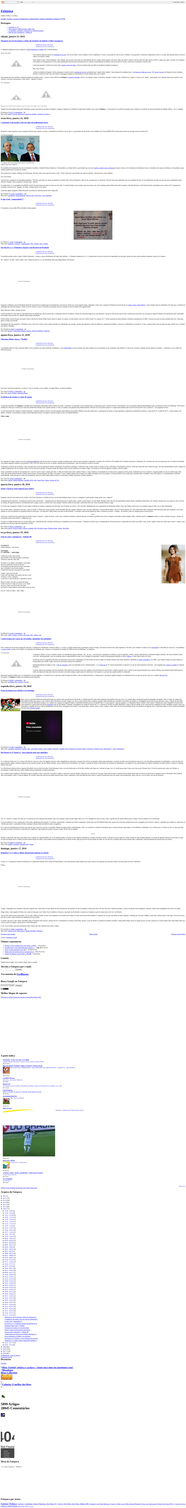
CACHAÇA (16, 19)
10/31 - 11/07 (9, 1228)
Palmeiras (49, 195)
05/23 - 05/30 (9, 1277)
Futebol (28, 331)
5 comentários (18, 842)
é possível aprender (74, 77)
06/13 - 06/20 (9, 1270)
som (40, 635)
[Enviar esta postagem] (24, 112)
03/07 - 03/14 (9, 1300)
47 (73, 701)
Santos (47, 480)
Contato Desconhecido (10, 1174)
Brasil (101, 1504)
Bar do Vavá (163, 675)
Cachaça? (17, 244)
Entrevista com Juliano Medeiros (13, 1080)
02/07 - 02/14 (9, 1309)
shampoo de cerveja (60, 55)
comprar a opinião (171, 665)
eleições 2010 (30, 195)
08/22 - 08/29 (9, 1249)
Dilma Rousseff (20, 195)
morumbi (55, 749)
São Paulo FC (107, 749)
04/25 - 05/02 (9, 1285)
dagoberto (18, 749)
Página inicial (93, 934)
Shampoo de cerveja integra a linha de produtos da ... (21, 1317)
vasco (123, 1504)
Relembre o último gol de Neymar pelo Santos (70, 1110)
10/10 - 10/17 (9, 1234)
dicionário (155, 647)
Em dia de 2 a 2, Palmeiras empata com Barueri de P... (21, 1323)
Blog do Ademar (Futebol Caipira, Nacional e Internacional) (22, 1066)
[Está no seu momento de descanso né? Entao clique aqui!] (19, 1188)
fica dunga (31, 1506)
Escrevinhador (7, 1179)
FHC (171, 1504)
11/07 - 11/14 (9, 1226)
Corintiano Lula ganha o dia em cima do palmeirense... (21, 1319)
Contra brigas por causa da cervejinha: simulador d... (21, 1334)
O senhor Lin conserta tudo (18, 1162)
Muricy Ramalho (30, 931)
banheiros (11, 244)
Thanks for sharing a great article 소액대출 (18, 954)
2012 (4, 1204)
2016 (4, 1196)
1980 (9, 635)
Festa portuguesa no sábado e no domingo (17, 690)
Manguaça (21, 114)
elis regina (26, 635)
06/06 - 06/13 (9, 1272)
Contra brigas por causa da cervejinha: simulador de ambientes (26, 639)
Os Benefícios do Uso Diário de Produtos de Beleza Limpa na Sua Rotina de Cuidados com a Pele (32, 1086)
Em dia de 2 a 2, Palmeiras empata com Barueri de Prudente (25, 248)
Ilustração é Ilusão (9, 1160)
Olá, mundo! (6, 1180)
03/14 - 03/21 (9, 1298)
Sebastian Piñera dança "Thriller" (14, 339)
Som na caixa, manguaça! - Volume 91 (20, 32)
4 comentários (18, 112)
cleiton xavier (12, 931)
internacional (153, 1504)
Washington (120, 749)
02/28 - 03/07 (9, 1302)
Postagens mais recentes (8, 934)
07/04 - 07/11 (9, 1264)
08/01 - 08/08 (9, 1255)
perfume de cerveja (80, 72)
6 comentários (18, 747)
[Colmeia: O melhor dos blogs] (16, 1384)
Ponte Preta (40, 480)
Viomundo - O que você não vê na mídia (16, 1060)
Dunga (143, 1504)
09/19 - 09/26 (9, 1241)
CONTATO (42, 19)
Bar (16, 682)
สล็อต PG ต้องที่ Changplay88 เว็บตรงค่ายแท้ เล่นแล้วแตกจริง (22, 1092)
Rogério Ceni (98, 749)
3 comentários (19, 329)
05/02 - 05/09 (9, 1283)
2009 (4, 1347)
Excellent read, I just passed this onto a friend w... (20, 948)
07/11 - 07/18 (9, 1262)
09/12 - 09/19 (9, 1243)
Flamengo (93, 1504)
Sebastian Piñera (23, 393)
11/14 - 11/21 (9, 1224)
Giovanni (16, 844)
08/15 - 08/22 (9, 1251)
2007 (4, 1351)
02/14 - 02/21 (9, 1306)
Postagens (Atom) (11, 937)
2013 (4, 1202)
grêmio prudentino (37, 331)
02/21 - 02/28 (9, 1304)
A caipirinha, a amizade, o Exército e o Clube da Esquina (26, 30)
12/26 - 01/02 (9, 1211)
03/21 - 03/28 (9, 1296)
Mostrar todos (182, 1186)
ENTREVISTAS (24, 19)
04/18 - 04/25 (9, 1287)
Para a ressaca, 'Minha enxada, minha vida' (22, 29)
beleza (10, 114)
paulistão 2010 (28, 480)
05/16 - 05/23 (9, 1279)
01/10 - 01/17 (9, 1343)
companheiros (25, 244)
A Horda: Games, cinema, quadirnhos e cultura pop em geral (23, 1173)
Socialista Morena (9, 1078)
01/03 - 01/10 (9, 1345)
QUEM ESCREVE (34, 19)
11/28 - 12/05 (9, 1219)
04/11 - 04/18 (9, 1289)
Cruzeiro (113, 1504)
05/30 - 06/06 (9, 1275)
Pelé (35, 480)
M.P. (32, 244)
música (36, 635)
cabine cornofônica (144, 659)
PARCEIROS (49, 19)
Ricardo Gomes (42, 528)
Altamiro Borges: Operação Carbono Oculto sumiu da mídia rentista (23, 1061)
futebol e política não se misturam (104, 168)
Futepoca (7, 11)
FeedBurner (23, 974)
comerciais (102, 665)
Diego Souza (21, 931)
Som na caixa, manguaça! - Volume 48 (16, 537)
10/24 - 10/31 (9, 1230)
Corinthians (11, 195)
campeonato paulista (19, 331)
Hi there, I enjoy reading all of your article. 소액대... (21, 946)
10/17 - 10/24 (9, 1232)
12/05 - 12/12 (9, 1217)
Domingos (50, 704)
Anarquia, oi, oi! (14, 27)
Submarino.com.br (6, 1357)
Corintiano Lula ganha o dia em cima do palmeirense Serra (24, 123)
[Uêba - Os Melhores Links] (6, 1379)
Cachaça (14, 635)
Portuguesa (72, 749)
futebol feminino (18, 480)
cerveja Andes (6, 649)
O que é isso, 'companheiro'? (12, 199)
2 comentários (19, 194)
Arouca (10, 528)
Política (45, 244)
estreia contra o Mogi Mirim (136, 305)
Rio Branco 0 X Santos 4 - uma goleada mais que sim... (22, 1338)
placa (41, 244)
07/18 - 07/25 (9, 1260)
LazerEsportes (7, 1090)
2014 (4, 1200)
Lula (43, 195)
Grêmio (118, 1504)
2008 (4, 1349)
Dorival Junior (17, 528)
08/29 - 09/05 (9, 1247)
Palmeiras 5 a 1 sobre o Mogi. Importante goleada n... (21, 1340)
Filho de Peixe (7, 1108)
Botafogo (138, 1504)
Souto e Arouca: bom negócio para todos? (17, 489)
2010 (4, 1209)
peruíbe (36, 244)
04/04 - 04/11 (9, 1292)
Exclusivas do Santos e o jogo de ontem (16, 397)
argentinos (11, 682)
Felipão (159, 1504)
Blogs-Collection (9, 1372)
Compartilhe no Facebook (45, 46)
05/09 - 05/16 (9, 1281)
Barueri (10, 331)
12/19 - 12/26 (9, 1213)
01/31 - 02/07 (9, 1311)
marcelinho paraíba (37, 749)
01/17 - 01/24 (9, 1315)
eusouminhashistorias (10, 1096)
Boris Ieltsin (68, 348)
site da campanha (62, 665)
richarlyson (90, 749)
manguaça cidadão (31, 114)
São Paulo (66, 528)
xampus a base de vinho (68, 65)
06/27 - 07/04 (9, 1266)
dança (9, 393)
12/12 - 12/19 (9, 1215)
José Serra (38, 195)
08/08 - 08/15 (9, 1253)
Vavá (26, 1506)
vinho (114, 749)
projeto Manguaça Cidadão (35, 49)
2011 (4, 1207)
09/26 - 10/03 (9, 1238)
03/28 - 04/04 (9, 1294)
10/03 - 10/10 (9, 1236)
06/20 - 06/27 (9, 1268)
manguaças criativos (43, 114)
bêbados (15, 1506)
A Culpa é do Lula (179, 1504)
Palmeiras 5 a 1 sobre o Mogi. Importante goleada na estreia (25, 853)
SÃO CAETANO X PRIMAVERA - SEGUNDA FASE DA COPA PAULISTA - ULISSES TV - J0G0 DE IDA (42, 1067)
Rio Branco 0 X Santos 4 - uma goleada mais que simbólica (24, 752)
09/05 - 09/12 (9, 1245)
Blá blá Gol (6, 1084)
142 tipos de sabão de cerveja (142, 72)
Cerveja (14, 114)
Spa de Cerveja (159, 72)
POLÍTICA (9, 19)
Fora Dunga (166, 1504)
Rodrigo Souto (52, 528)
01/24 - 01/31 (9, 1313)
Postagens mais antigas (178, 934)
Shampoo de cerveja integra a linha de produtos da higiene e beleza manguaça (32, 41)
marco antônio (47, 749)
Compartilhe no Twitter (44, 44)
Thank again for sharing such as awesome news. (19, 952)
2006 (4, 1353)
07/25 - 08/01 (9, 1258)
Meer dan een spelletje (17, 1098)
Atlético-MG (84, 1504)
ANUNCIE (56, 19)
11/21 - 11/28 (9, 1221)
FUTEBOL (3, 19)
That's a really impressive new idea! (15, 950)
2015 (4, 1198)
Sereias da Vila (54, 480)
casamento (11, 749)
